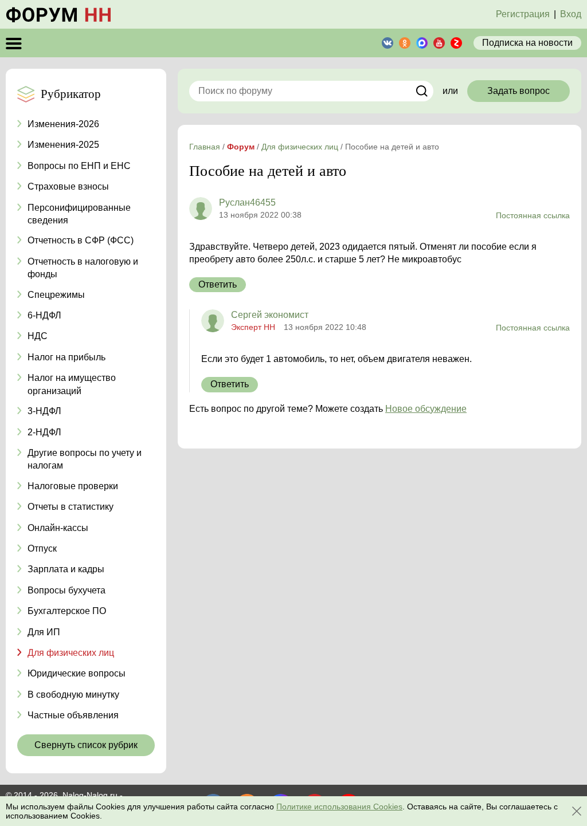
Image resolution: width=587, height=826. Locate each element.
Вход (570, 14)
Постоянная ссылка (533, 215)
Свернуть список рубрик (86, 745)
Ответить (217, 284)
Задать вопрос (518, 91)
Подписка (527, 43)
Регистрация (523, 14)
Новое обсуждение (426, 409)
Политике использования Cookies (339, 806)
